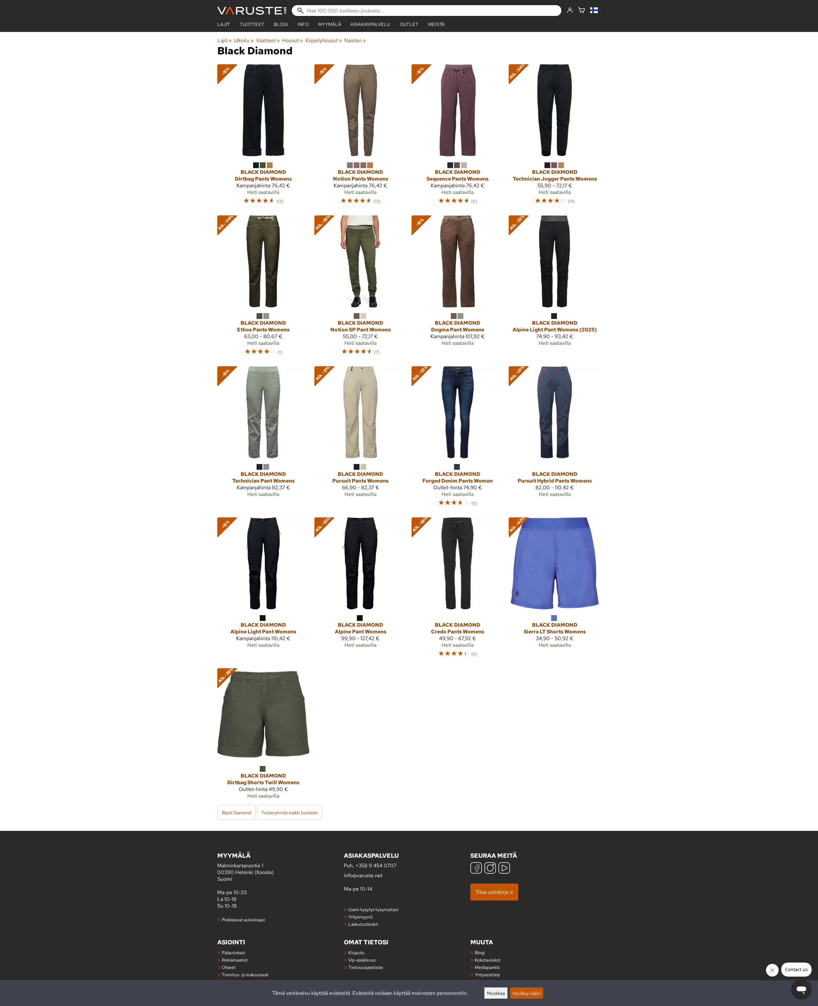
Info (303, 24)
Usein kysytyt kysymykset (373, 909)
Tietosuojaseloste (365, 967)
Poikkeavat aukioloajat (243, 920)
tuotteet (252, 24)
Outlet (409, 24)
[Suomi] (595, 11)
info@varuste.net (363, 875)
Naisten (355, 40)
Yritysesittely (487, 974)
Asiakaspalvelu (370, 24)
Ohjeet (228, 967)
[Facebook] (476, 868)
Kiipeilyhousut (323, 40)
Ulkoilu (243, 40)
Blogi (480, 952)
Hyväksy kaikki (527, 993)
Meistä (436, 24)
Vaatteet (268, 40)
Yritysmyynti (360, 917)
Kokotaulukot (487, 960)
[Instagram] (490, 868)
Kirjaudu (356, 952)
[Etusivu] (251, 11)
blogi (281, 24)
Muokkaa (496, 993)
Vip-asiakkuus (361, 960)
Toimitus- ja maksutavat (245, 974)
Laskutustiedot (363, 924)
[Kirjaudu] (570, 10)
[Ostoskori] (581, 11)
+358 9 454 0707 (376, 865)
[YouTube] (504, 868)
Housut (292, 40)
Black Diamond (236, 812)
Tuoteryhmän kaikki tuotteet (289, 812)
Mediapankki (487, 967)
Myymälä (329, 24)
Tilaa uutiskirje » (494, 892)
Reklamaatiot (235, 960)
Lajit (223, 24)
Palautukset (233, 952)
